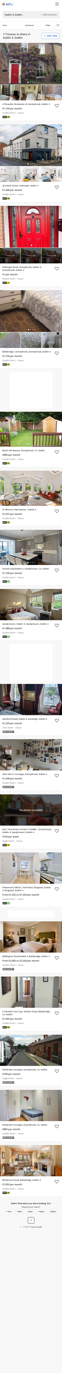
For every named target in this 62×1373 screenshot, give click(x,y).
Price (5, 25)
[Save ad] (57, 106)
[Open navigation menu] (57, 4)
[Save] (58, 25)
